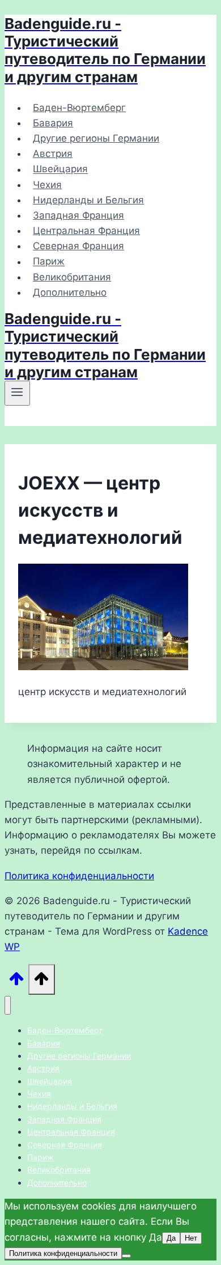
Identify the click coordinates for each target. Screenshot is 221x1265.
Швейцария (60, 169)
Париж (49, 261)
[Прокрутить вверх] (16, 981)
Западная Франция (78, 215)
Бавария (53, 123)
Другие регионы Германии (96, 138)
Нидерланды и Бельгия (88, 200)
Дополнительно (70, 292)
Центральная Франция (86, 230)
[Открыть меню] (17, 393)
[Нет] (126, 1256)
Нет (191, 1238)
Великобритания (72, 277)
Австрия (53, 153)
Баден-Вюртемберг (79, 107)
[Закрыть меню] (8, 1005)
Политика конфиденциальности (79, 875)
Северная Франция (78, 246)
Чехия (47, 184)
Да (171, 1238)
